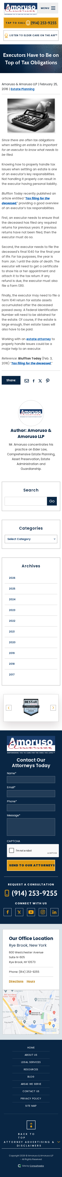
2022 (12, 621)
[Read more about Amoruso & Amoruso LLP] (31, 402)
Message (13, 815)
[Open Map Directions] (31, 992)
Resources (31, 1069)
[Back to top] (31, 1125)
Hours (31, 981)
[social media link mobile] (8, 912)
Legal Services (31, 1062)
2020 (12, 642)
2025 (12, 588)
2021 (12, 631)
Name (11, 773)
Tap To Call (31, 22)
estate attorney (38, 339)
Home (31, 1047)
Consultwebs (37, 1165)
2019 (12, 653)
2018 (12, 664)
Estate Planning (22, 89)
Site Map (31, 1106)
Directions (16, 981)
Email (11, 787)
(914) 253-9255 (29, 972)
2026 (12, 578)
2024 (12, 599)
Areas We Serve (31, 1084)
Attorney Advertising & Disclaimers (29, 1143)
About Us (31, 1055)
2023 (12, 610)
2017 (12, 674)
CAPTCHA (13, 841)
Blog (31, 1076)
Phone (12, 801)
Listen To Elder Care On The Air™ (33, 35)
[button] (9, 708)
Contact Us (31, 1091)
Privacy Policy (31, 1098)
